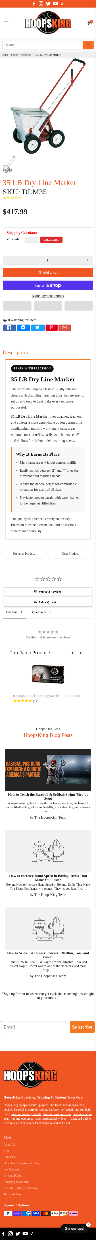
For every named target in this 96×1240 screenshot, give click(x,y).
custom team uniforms (57, 1114)
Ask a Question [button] (50, 602)
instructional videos (54, 1118)
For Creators (11, 1169)
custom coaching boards (26, 1114)
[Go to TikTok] (62, 4)
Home (5, 54)
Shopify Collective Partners (21, 1188)
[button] (17, 306)
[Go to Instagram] (41, 4)
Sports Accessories (21, 54)
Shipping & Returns (16, 1182)
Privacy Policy (13, 1175)
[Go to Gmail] (64, 328)
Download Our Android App (22, 1163)
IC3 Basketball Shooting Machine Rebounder (47, 695)
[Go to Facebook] (33, 4)
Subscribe (82, 1027)
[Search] (88, 45)
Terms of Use (12, 1194)
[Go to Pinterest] (52, 328)
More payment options (48, 296)
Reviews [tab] (11, 612)
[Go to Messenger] (23, 328)
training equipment (22, 1118)
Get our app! (74, 1228)
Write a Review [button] (50, 592)
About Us (10, 1144)
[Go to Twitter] (48, 4)
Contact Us (10, 1157)
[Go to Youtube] (55, 4)
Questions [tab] (39, 612)
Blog (7, 1150)
